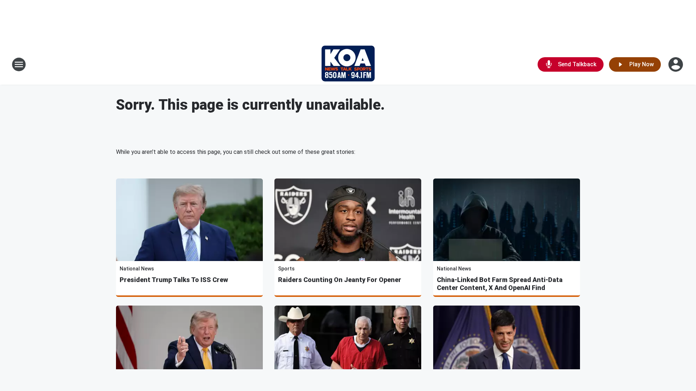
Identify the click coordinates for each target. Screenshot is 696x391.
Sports (286, 269)
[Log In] (676, 64)
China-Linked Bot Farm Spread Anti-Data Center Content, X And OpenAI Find (500, 283)
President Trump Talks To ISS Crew (174, 279)
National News (137, 269)
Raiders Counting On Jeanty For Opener (339, 279)
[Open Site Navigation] (19, 64)
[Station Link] (348, 64)
